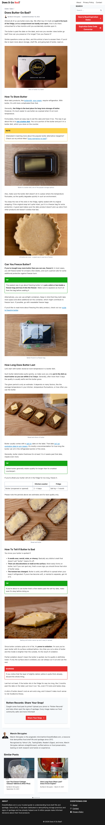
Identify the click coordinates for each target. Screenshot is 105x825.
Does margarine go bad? (37, 139)
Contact (99, 2)
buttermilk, (28, 100)
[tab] (32, 797)
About (78, 2)
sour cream (37, 100)
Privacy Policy (88, 2)
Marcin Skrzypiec (15, 17)
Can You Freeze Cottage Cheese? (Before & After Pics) (18, 783)
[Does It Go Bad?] (11, 2)
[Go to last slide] (7, 777)
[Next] (64, 777)
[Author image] (6, 17)
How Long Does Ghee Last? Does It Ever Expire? (51, 783)
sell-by (29, 444)
